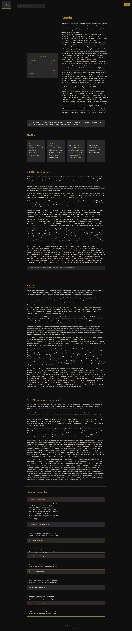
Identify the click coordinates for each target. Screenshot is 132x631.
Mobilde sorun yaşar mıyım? (36, 571)
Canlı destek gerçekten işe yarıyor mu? (39, 603)
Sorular (41, 6)
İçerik (30, 6)
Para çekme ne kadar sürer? (36, 540)
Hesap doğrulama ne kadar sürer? (38, 587)
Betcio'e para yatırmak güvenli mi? (38, 499)
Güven (35, 6)
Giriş (19, 6)
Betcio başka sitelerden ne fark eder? (39, 524)
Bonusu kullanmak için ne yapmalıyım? (39, 556)
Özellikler (25, 6)
